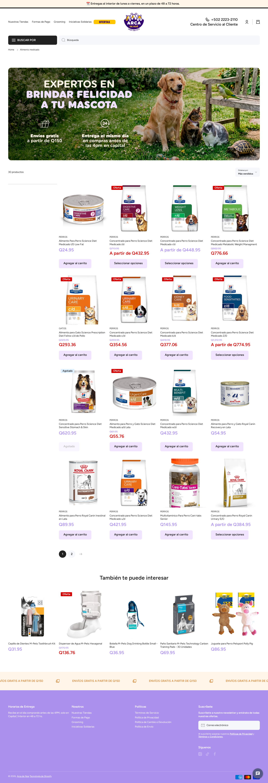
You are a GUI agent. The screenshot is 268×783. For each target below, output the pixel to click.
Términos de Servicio (147, 712)
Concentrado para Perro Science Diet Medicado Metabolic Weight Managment (234, 242)
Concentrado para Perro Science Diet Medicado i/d (131, 242)
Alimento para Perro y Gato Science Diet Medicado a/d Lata (132, 425)
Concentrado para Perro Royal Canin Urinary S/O (231, 517)
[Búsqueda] (62, 40)
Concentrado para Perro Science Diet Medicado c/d (131, 334)
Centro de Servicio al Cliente (214, 24)
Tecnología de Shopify (41, 776)
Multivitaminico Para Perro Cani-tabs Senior (180, 517)
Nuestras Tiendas (82, 712)
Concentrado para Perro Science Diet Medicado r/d (181, 242)
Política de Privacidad (147, 717)
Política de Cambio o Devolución (153, 722)
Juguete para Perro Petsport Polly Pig (232, 643)
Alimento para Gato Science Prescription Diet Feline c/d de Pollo (82, 334)
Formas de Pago (81, 717)
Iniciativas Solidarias (83, 726)
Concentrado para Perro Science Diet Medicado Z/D (232, 334)
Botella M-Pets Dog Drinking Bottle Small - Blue (134, 645)
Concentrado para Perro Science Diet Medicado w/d (181, 425)
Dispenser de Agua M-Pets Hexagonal (80, 643)
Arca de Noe (23, 776)
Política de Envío (144, 726)
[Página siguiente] (80, 554)
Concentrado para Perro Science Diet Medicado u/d (131, 517)
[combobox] (159, 40)
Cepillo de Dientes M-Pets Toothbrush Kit (31, 643)
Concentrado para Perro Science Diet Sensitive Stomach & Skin (80, 425)
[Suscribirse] (255, 725)
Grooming (77, 722)
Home (11, 49)
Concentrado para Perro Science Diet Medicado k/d (181, 334)
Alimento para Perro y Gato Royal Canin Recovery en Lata (233, 425)
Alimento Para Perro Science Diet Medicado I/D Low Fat (78, 242)
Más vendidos (245, 173)
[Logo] (134, 22)
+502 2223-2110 (224, 19)
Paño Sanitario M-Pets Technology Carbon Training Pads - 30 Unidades (184, 645)
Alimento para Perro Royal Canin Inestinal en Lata (82, 517)
